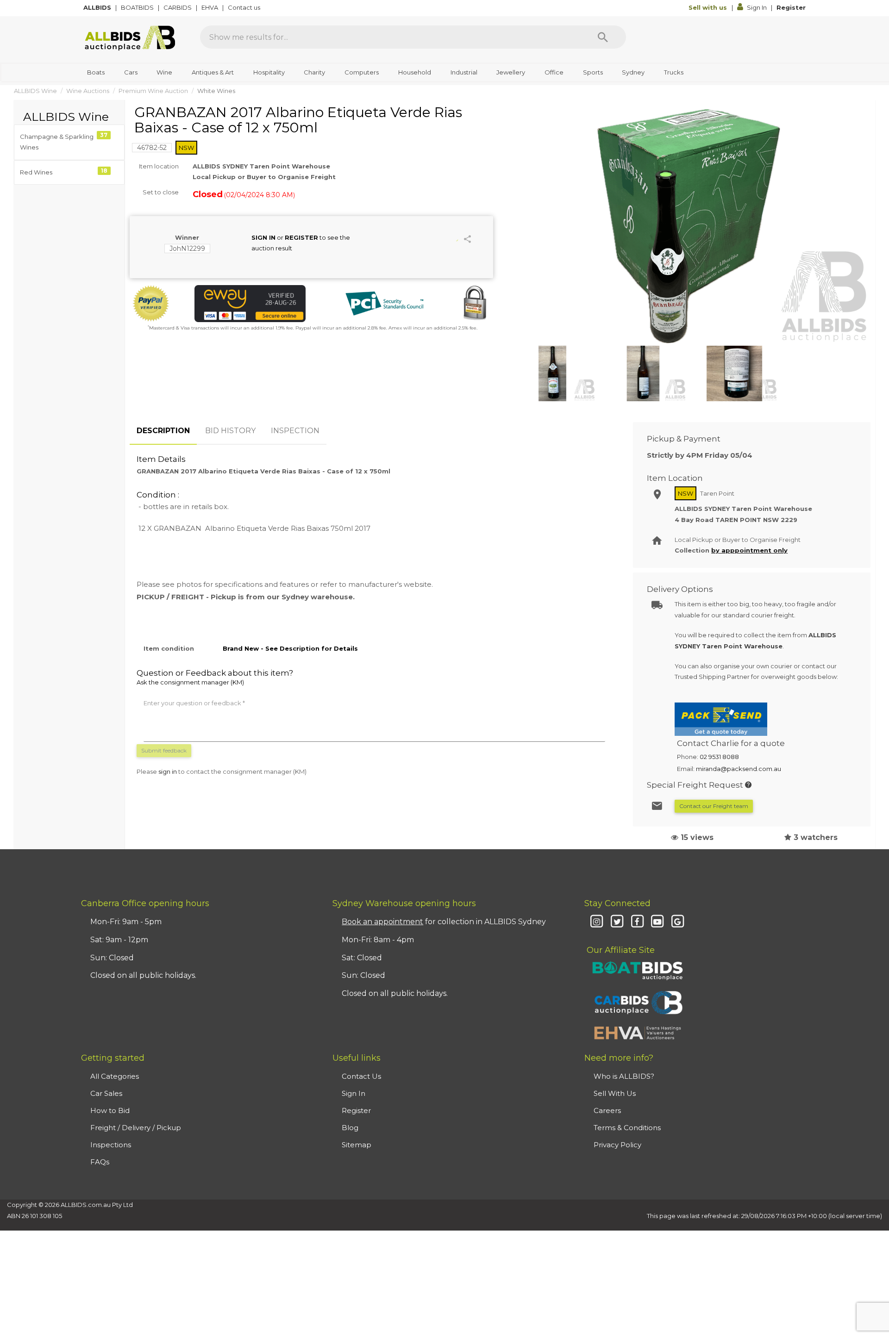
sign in (167, 771)
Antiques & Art (213, 72)
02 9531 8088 (719, 756)
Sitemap (356, 1144)
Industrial (464, 72)
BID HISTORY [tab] (230, 430)
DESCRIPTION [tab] (163, 430)
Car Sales (106, 1093)
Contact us (245, 7)
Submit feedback (164, 750)
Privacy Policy (617, 1144)
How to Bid (110, 1110)
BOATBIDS (138, 7)
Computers (361, 72)
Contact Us (361, 1076)
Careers (607, 1110)
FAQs (99, 1161)
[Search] (603, 37)
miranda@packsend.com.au (738, 768)
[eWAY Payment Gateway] (250, 303)
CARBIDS (178, 7)
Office (554, 72)
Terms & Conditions (627, 1127)
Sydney (633, 72)
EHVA (210, 7)
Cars (131, 72)
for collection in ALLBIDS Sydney (444, 921)
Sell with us (709, 7)
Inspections (110, 1144)
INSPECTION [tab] (295, 430)
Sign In (756, 7)
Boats (96, 72)
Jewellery (510, 72)
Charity (314, 72)
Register (791, 7)
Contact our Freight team (713, 805)
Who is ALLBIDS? (624, 1076)
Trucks (673, 72)
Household (414, 72)
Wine (164, 72)
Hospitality (269, 72)
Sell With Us (615, 1093)
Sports (593, 72)
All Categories (114, 1076)
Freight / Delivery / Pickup (135, 1127)
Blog (350, 1127)
